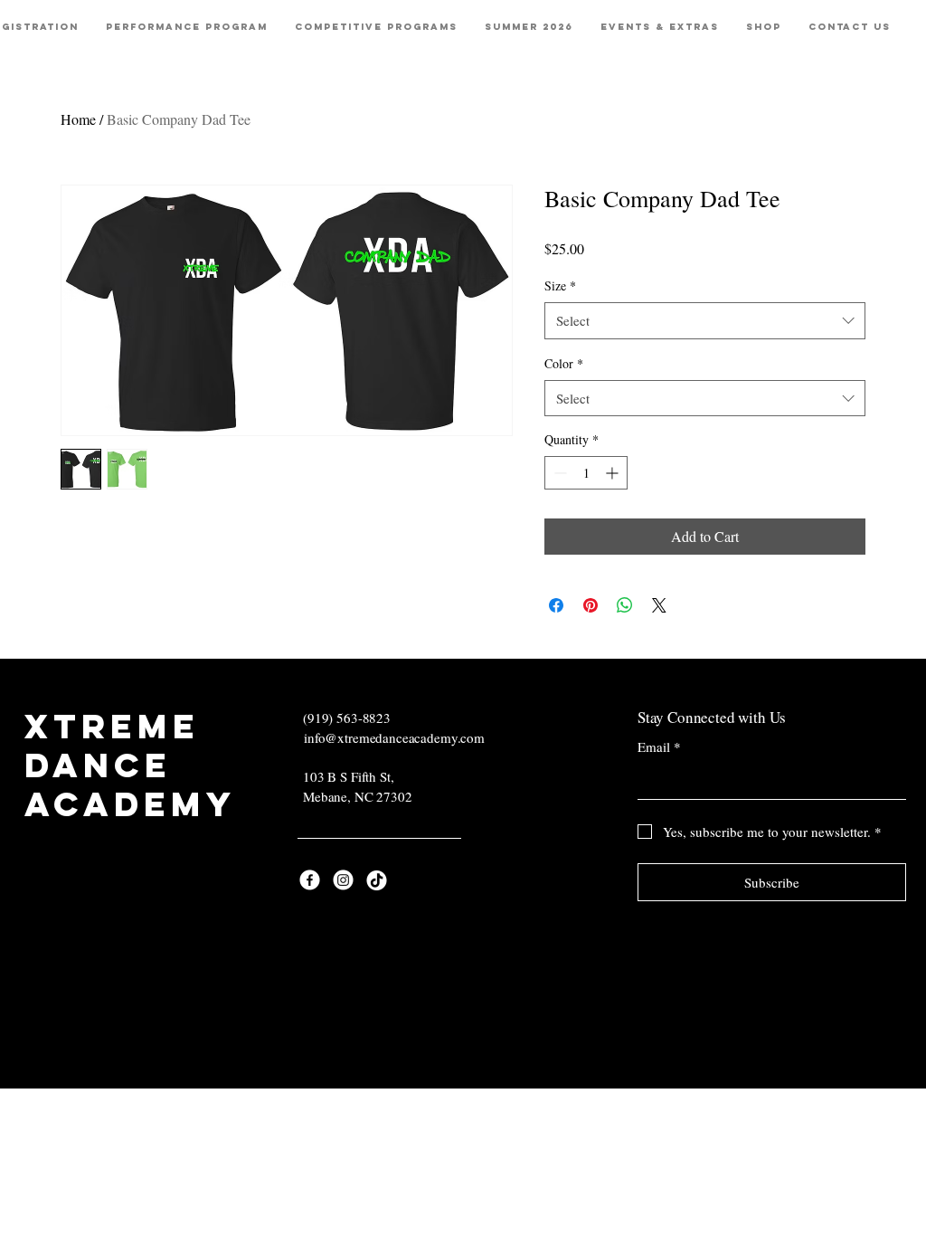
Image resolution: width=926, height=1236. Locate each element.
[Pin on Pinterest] (590, 605)
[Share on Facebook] (556, 605)
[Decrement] (558, 473)
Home (78, 118)
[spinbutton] (586, 473)
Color (563, 363)
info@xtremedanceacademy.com (394, 737)
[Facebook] (310, 880)
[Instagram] (343, 880)
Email (659, 746)
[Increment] (613, 473)
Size (560, 285)
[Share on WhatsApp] (625, 605)
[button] (186, 27)
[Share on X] (659, 605)
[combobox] (704, 320)
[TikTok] (376, 880)
